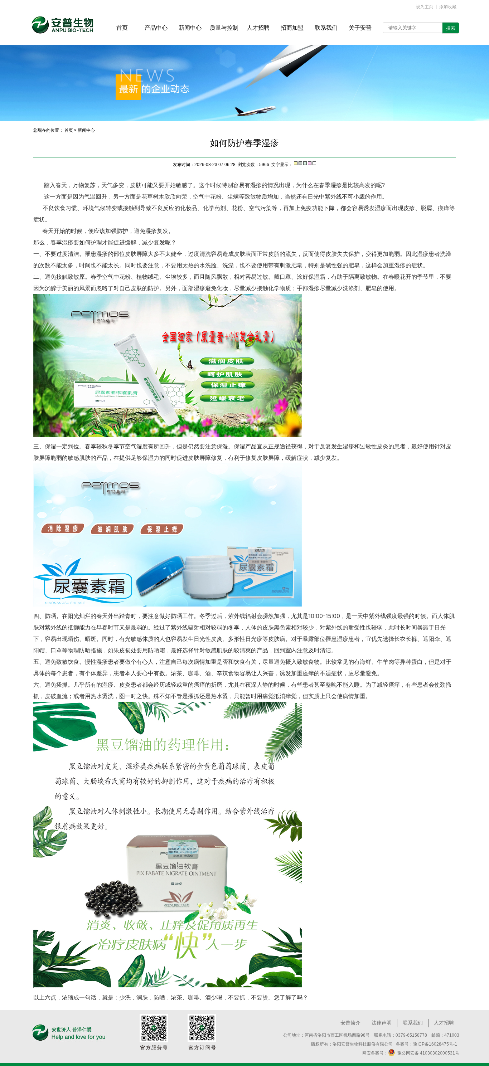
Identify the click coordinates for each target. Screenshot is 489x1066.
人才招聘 (444, 1023)
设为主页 (424, 7)
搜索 (450, 28)
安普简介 (350, 1023)
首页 (68, 130)
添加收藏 (447, 7)
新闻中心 (86, 130)
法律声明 (382, 1023)
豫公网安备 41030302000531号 (427, 1053)
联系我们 (413, 1023)
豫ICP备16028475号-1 (435, 1044)
